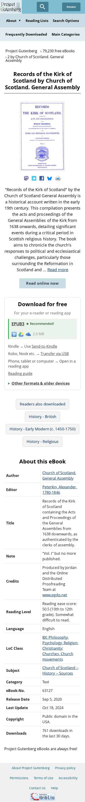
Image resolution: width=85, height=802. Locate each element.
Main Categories (66, 34)
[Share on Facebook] (41, 177)
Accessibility (68, 778)
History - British (42, 416)
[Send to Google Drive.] (21, 334)
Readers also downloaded (42, 404)
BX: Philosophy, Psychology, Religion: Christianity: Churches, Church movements (60, 648)
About (13, 20)
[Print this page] (57, 177)
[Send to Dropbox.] (14, 334)
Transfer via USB (55, 353)
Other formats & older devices (41, 383)
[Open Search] (43, 7)
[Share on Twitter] (34, 177)
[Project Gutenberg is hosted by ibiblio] (42, 799)
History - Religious (42, 441)
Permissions (19, 778)
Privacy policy (65, 768)
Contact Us (37, 788)
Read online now (42, 283)
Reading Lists (37, 20)
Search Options (66, 20)
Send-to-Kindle (44, 346)
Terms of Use (43, 778)
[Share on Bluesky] (49, 177)
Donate (71, 6)
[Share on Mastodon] (26, 177)
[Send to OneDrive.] (28, 334)
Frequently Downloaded (26, 34)
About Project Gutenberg (31, 768)
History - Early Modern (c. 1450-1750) (42, 428)
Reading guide (20, 373)
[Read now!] (42, 169)
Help (54, 788)
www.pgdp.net (54, 594)
